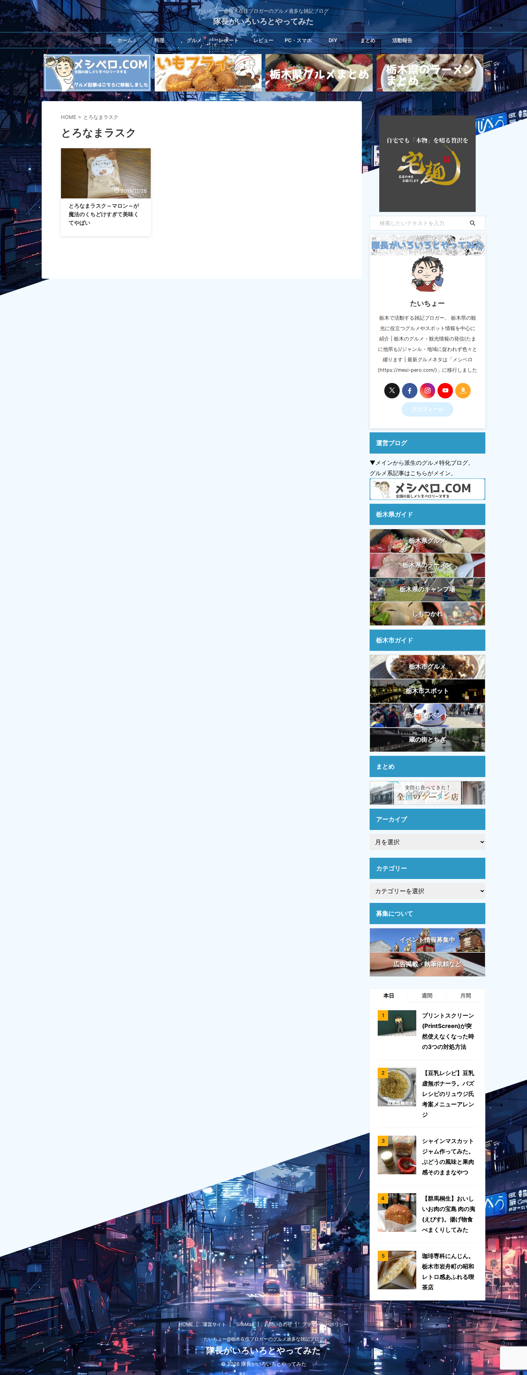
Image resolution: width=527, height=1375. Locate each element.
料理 (159, 40)
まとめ (367, 40)
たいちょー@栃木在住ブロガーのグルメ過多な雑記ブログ (264, 1339)
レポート (229, 40)
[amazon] (463, 390)
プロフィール (427, 409)
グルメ (194, 40)
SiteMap (245, 1324)
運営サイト (214, 1324)
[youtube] (445, 390)
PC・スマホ (298, 40)
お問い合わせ (278, 1324)
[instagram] (427, 390)
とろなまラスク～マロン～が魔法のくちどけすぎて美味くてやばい (104, 213)
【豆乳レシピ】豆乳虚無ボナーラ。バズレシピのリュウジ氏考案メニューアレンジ (448, 1093)
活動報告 (402, 40)
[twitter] (392, 390)
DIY (333, 40)
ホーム (124, 40)
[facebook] (409, 390)
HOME (186, 1324)
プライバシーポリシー (325, 1324)
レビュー (263, 40)
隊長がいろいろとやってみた (263, 21)
